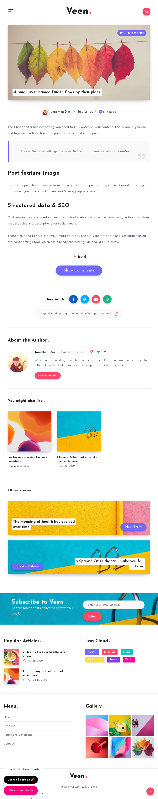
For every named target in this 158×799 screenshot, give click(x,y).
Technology (94, 659)
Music (127, 652)
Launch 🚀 (21, 779)
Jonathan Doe (45, 352)
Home (7, 717)
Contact (9, 743)
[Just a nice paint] (120, 747)
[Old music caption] (143, 725)
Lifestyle (109, 652)
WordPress (89, 787)
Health (91, 652)
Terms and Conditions (18, 735)
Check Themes (20, 769)
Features (9, 726)
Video (129, 659)
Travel (82, 257)
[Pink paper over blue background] (97, 725)
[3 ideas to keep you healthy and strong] (11, 657)
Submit (92, 616)
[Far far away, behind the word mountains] (11, 676)
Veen (77, 11)
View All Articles (48, 375)
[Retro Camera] (120, 725)
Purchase (21, 790)
